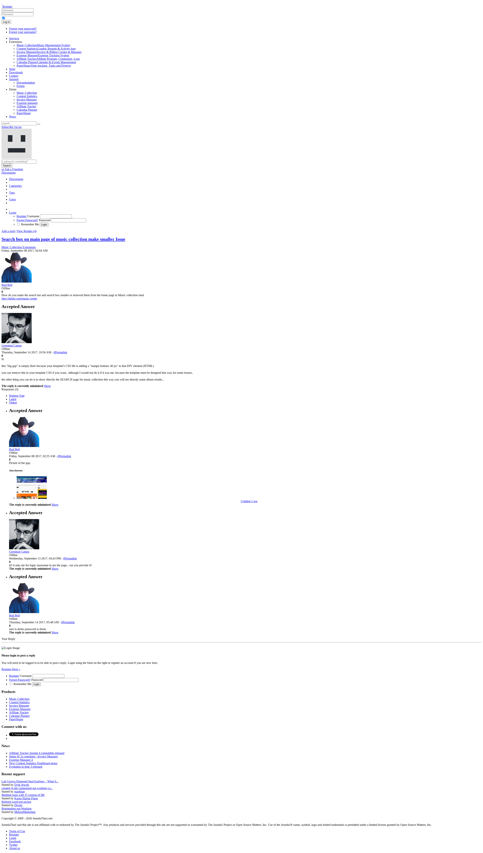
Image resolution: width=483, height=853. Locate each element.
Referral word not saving (16, 801)
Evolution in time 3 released (25, 766)
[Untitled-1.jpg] (32, 497)
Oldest (13, 402)
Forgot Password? (27, 220)
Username (33, 216)
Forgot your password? (23, 28)
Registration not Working (17, 808)
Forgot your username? (23, 32)
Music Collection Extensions (19, 247)
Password (44, 220)
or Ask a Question (12, 169)
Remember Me (30, 224)
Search (7, 165)
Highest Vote (17, 395)
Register (7, 6)
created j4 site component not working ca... (27, 788)
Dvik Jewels (21, 784)
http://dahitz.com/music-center (19, 298)
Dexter (18, 805)
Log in (6, 22)
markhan (19, 791)
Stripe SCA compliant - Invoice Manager (33, 756)
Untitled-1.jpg (249, 501)
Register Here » (11, 669)
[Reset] (38, 124)
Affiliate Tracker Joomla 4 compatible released (36, 753)
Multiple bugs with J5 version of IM (23, 795)
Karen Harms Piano (26, 798)
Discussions (9, 172)
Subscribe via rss (12, 127)
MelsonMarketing (24, 812)
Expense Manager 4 (21, 759)
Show (47, 386)
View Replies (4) (26, 231)
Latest (12, 399)
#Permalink (60, 352)
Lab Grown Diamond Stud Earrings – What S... (30, 781)
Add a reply (9, 231)
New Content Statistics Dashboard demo (33, 763)
